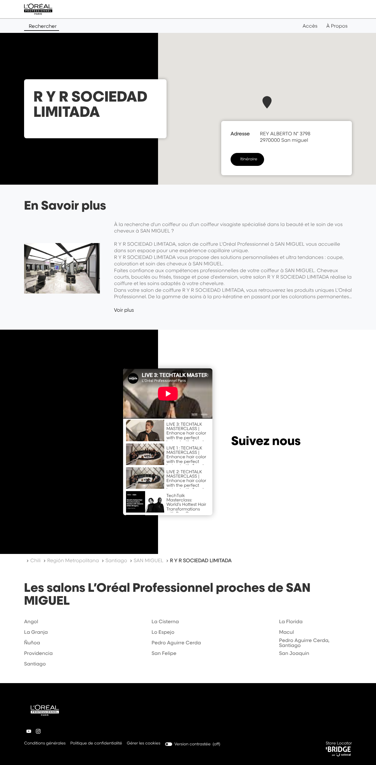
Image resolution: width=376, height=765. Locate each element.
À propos (337, 26)
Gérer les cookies (143, 743)
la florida (291, 621)
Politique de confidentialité (96, 744)
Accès (310, 26)
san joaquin (294, 653)
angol (31, 621)
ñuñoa (32, 643)
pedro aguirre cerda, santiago (304, 642)
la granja (36, 632)
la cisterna (165, 621)
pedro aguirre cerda (176, 643)
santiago (35, 664)
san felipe (164, 653)
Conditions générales (45, 744)
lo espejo (163, 632)
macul (286, 632)
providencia (38, 653)
